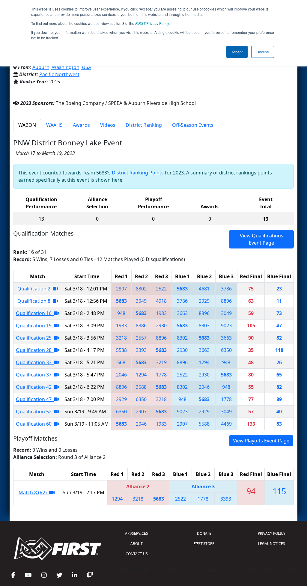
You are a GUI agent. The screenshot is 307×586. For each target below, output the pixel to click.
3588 (141, 387)
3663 (182, 313)
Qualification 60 (35, 424)
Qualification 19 (35, 325)
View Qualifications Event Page (261, 239)
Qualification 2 (35, 288)
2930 (161, 325)
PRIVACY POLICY (271, 533)
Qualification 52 (35, 411)
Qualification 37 (35, 374)
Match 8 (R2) (34, 492)
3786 (226, 288)
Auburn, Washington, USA (61, 67)
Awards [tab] (81, 125)
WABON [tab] (27, 125)
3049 (141, 301)
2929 (204, 301)
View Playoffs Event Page (261, 440)
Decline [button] (262, 51)
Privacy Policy (152, 23)
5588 (121, 350)
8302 (141, 288)
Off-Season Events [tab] (192, 125)
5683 (182, 288)
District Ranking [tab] (144, 125)
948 (121, 313)
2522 (161, 288)
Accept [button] (237, 51)
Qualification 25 (35, 338)
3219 (161, 362)
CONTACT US (137, 553)
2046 (121, 374)
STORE (204, 543)
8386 (141, 325)
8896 (226, 301)
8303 (204, 325)
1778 (161, 374)
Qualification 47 (35, 399)
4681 (204, 288)
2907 (121, 288)
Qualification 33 (35, 362)
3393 (141, 350)
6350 (226, 350)
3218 (121, 338)
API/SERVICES (136, 533)
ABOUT (136, 543)
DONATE (204, 533)
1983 (161, 313)
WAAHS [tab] (54, 125)
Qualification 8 (35, 301)
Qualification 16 (35, 313)
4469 (226, 424)
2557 (141, 338)
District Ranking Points (138, 172)
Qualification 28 (35, 350)
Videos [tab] (107, 125)
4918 (161, 301)
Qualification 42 (35, 387)
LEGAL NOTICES (271, 543)
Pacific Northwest (59, 74)
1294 (204, 362)
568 (121, 362)
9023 (226, 325)
